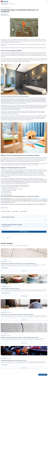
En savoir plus (24, 270)
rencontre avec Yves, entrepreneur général (13, 172)
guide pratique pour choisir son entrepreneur (15, 171)
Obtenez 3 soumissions (24, 231)
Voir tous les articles (43, 374)
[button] (47, 1)
